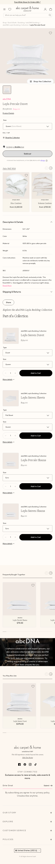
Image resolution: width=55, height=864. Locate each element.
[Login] (45, 9)
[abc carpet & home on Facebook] (19, 764)
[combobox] (27, 15)
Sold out (27, 154)
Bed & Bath (12, 23)
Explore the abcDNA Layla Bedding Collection (27, 309)
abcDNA (7, 99)
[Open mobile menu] (4, 9)
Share (8, 302)
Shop (4, 23)
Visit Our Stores (27, 757)
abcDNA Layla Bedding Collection (15, 25)
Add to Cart (36, 373)
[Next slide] (50, 168)
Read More (7, 286)
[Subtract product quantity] (15, 373)
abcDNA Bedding (32, 23)
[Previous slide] (46, 168)
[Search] (50, 15)
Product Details (8, 113)
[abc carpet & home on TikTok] (35, 764)
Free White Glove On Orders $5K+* (27, 2)
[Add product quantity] (5, 373)
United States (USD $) (27, 850)
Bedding (21, 23)
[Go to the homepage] (27, 11)
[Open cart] (50, 9)
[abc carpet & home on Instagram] (30, 764)
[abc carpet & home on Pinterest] (24, 764)
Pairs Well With (9, 168)
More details (7, 379)
